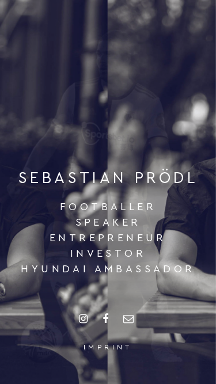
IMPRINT (108, 347)
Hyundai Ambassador (108, 269)
